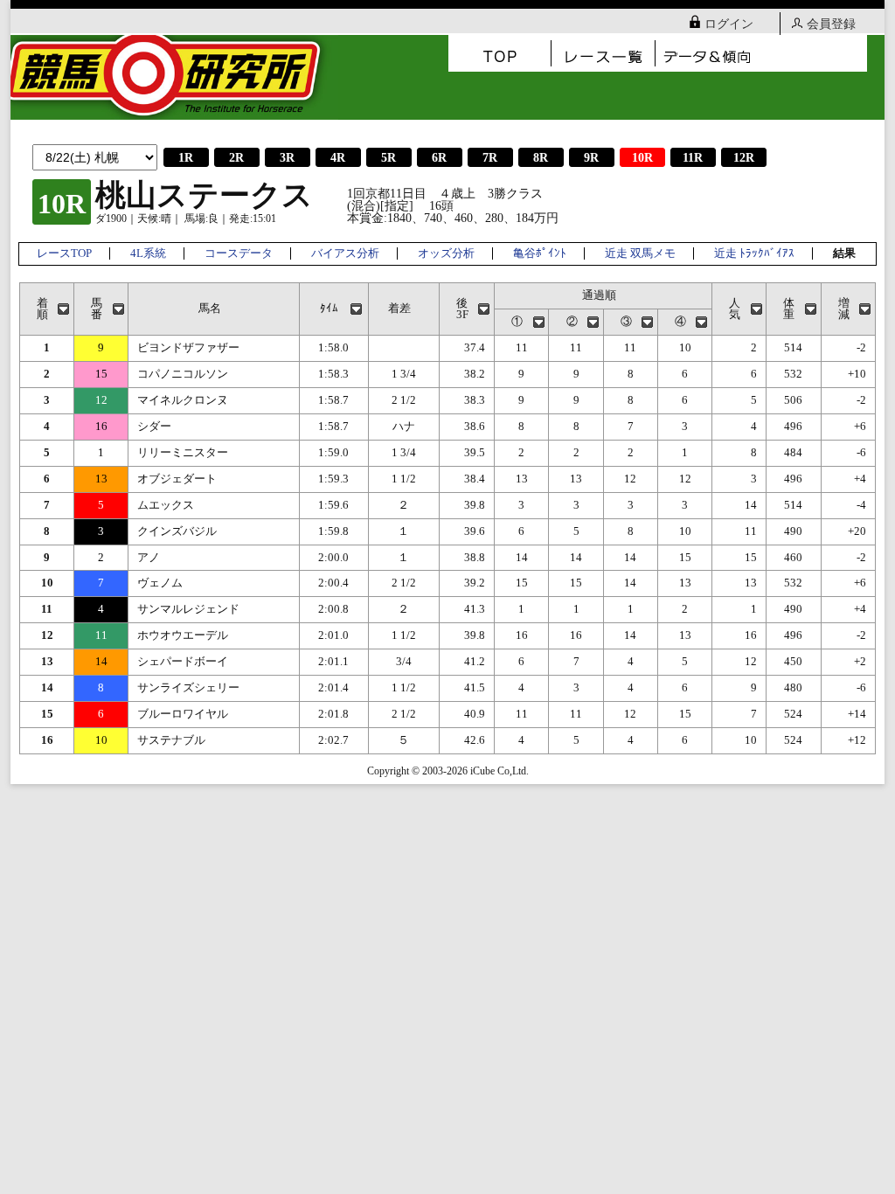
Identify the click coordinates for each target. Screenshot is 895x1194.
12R (743, 157)
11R (693, 157)
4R (337, 157)
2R (236, 157)
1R (185, 157)
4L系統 (148, 253)
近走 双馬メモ (640, 253)
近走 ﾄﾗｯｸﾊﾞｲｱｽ (754, 253)
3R (287, 157)
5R (388, 157)
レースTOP (64, 253)
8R (540, 157)
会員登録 (831, 24)
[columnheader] (47, 309)
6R (439, 157)
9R (591, 157)
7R (489, 157)
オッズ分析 (446, 253)
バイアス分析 (345, 253)
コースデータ (239, 253)
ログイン (728, 24)
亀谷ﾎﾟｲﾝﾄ (539, 253)
